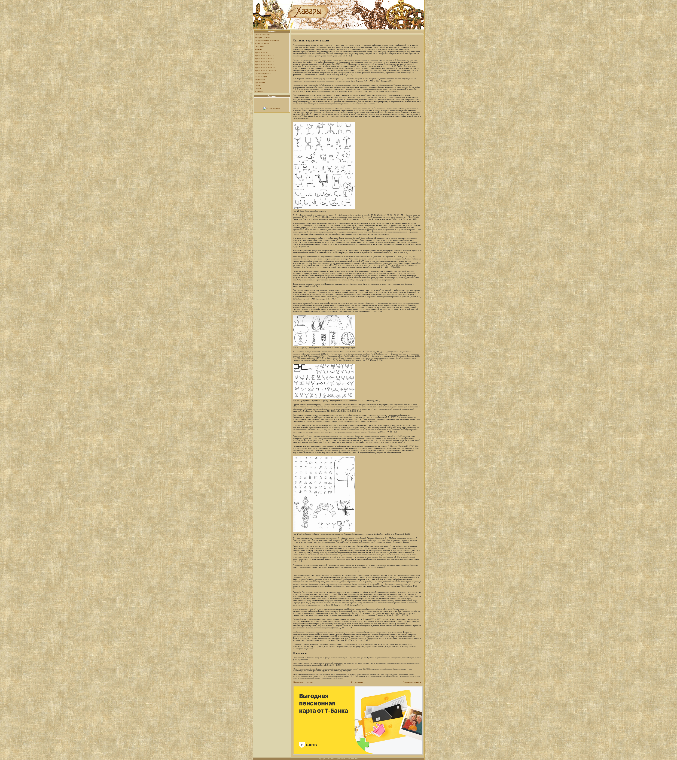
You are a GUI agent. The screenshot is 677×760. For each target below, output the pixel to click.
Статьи (258, 88)
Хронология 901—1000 (265, 67)
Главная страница (262, 34)
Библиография (261, 76)
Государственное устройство (267, 40)
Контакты (259, 91)
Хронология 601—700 (264, 58)
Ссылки (258, 85)
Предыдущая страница (303, 682)
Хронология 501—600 (264, 55)
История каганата (262, 37)
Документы (260, 79)
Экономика (259, 46)
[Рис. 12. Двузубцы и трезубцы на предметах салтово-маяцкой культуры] (324, 346)
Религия (258, 49)
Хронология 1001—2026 (265, 70)
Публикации (260, 82)
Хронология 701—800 (264, 61)
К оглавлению (357, 682)
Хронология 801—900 (264, 64)
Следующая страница (412, 682)
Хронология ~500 (262, 52)
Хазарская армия (262, 43)
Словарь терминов (262, 73)
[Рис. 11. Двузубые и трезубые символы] (324, 209)
